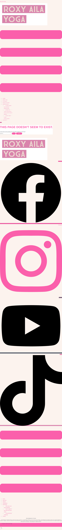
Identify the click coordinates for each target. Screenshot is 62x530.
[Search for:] (8, 133)
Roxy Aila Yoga (3, 1)
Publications (6, 102)
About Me (4, 500)
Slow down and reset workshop (7, 107)
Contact (5, 120)
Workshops (6, 104)
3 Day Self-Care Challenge (8, 514)
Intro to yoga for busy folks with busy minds (8, 112)
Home (4, 98)
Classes (5, 101)
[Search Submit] (14, 133)
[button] (31, 61)
